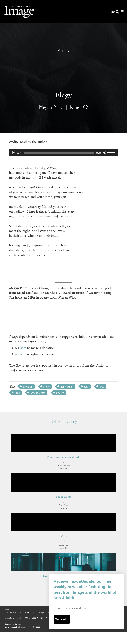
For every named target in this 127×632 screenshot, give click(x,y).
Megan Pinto (37, 392)
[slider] (111, 152)
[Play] (13, 152)
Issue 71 (63, 469)
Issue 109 (79, 107)
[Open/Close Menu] (122, 11)
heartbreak (66, 386)
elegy (46, 386)
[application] (63, 152)
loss (86, 386)
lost (101, 386)
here (23, 348)
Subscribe (61, 619)
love (17, 392)
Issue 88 (63, 548)
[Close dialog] (119, 578)
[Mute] (104, 152)
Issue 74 (63, 508)
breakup (28, 386)
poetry (60, 392)
